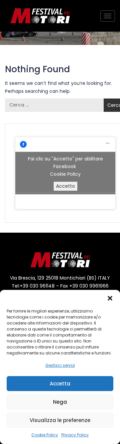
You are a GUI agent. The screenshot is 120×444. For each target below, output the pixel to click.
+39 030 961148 (37, 286)
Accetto (65, 186)
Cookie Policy (44, 435)
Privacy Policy (75, 435)
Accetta (60, 383)
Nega (60, 401)
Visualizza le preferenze (60, 420)
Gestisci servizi (60, 365)
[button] (110, 298)
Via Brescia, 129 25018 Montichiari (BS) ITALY (60, 278)
